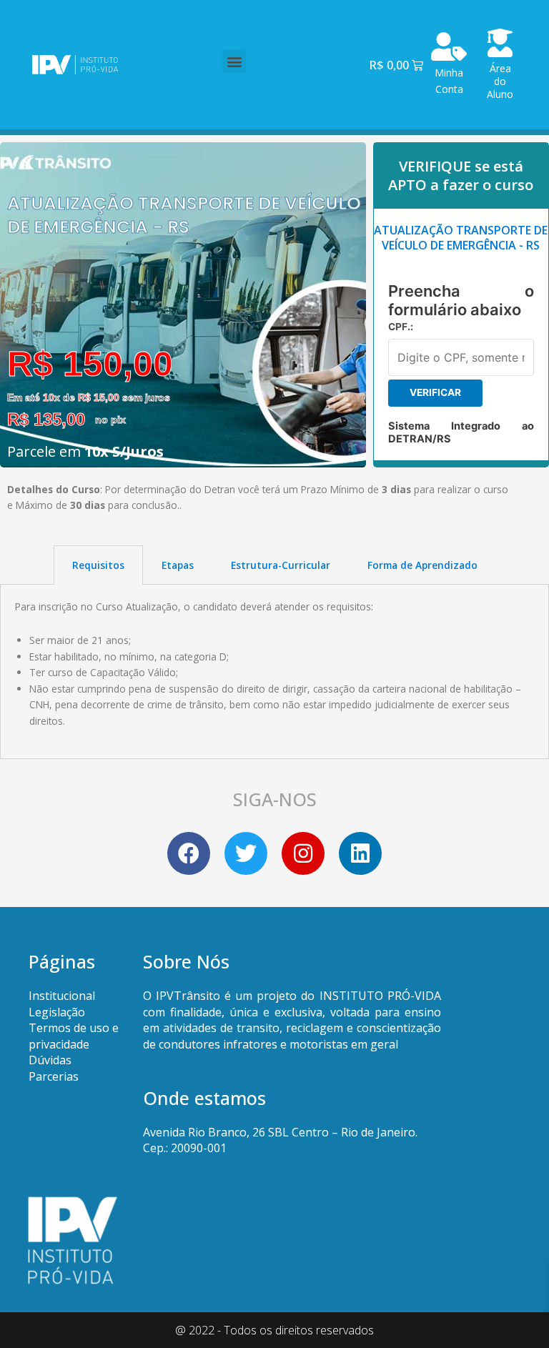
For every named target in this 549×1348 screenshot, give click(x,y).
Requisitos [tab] (98, 565)
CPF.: (400, 326)
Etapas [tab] (178, 565)
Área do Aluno (500, 81)
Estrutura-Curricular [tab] (280, 565)
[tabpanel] (274, 672)
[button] (234, 61)
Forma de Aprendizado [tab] (422, 565)
